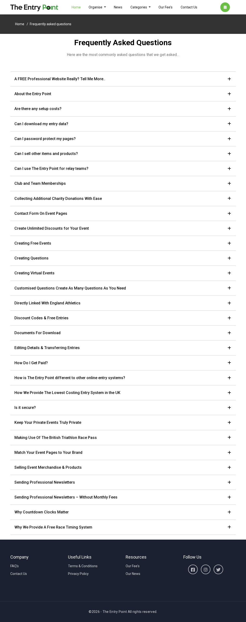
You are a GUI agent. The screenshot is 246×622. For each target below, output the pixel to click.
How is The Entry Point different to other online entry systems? (69, 378)
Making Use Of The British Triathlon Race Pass (55, 437)
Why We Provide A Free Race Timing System (53, 527)
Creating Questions (31, 258)
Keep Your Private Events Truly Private (47, 422)
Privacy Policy (78, 574)
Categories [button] (139, 7)
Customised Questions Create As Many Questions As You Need (70, 288)
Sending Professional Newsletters (44, 482)
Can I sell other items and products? (46, 153)
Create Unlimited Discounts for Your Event (51, 228)
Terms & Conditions (83, 566)
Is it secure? (25, 407)
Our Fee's (165, 7)
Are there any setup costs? (38, 108)
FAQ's (14, 566)
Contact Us (189, 7)
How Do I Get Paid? (31, 363)
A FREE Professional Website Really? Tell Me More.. (59, 79)
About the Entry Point (32, 94)
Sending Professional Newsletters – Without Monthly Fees (65, 497)
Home (76, 7)
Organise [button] (96, 7)
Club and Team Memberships (40, 183)
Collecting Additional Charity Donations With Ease (58, 198)
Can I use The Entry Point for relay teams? (51, 168)
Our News (133, 574)
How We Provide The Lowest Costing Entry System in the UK (67, 392)
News (118, 7)
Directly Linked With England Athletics (47, 303)
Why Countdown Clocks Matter (41, 512)
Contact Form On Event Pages (40, 213)
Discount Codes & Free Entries (41, 318)
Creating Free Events (32, 243)
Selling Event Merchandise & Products (48, 467)
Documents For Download (37, 333)
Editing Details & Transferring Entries (47, 347)
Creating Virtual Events (34, 273)
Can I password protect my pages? (45, 138)
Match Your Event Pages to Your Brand (48, 452)
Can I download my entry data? (41, 124)
